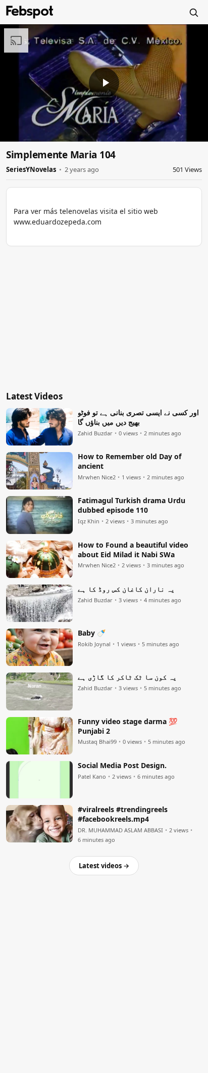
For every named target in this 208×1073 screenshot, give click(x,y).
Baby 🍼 (92, 633)
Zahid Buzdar (95, 433)
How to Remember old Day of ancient (129, 461)
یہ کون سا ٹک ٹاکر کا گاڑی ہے (127, 677)
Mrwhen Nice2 (97, 477)
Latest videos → (104, 865)
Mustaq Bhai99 (97, 741)
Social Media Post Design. (122, 765)
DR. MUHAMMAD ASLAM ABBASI (120, 830)
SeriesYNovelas (31, 169)
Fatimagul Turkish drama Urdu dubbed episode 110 (131, 505)
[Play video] (104, 83)
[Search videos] (193, 12)
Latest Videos (34, 396)
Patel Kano (92, 776)
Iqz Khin (88, 521)
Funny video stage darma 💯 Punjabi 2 (127, 726)
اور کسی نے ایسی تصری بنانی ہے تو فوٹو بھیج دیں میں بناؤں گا (138, 417)
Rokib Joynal (94, 644)
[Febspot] (30, 12)
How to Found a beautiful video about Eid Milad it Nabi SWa (133, 550)
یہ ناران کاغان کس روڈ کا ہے (126, 589)
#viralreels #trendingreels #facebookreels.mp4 (123, 814)
